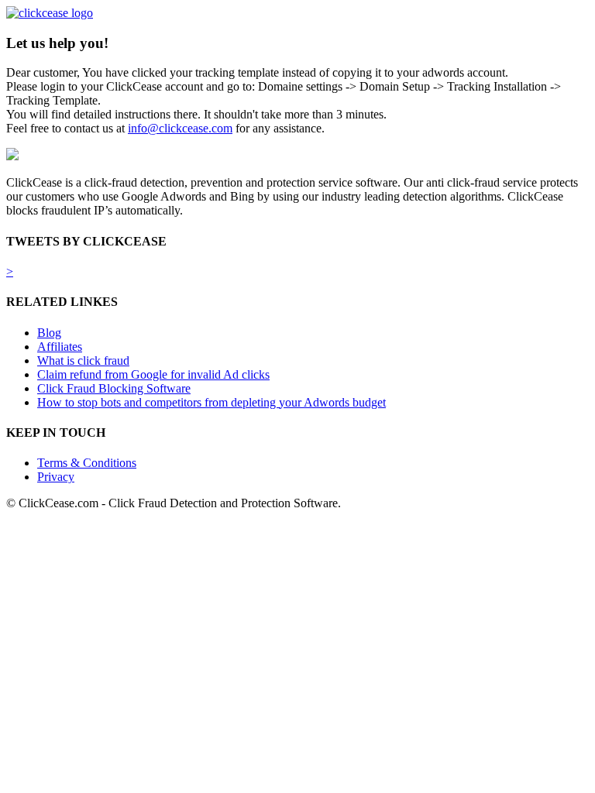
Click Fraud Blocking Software (114, 388)
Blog (49, 332)
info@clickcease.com (180, 128)
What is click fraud (83, 360)
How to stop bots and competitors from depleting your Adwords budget (211, 402)
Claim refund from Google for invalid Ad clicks (153, 374)
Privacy (55, 476)
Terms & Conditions (86, 462)
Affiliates (59, 346)
